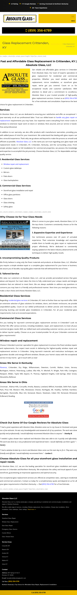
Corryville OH (6, 546)
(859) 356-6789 (40, 30)
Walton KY (5, 560)
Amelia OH (5, 553)
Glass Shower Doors (8, 536)
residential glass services (17, 300)
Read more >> (32, 509)
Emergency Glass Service (9, 529)
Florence (3, 367)
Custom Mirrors (6, 533)
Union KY (5, 564)
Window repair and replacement (16, 164)
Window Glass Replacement (10, 522)
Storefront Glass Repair (9, 518)
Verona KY (5, 557)
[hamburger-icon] (72, 16)
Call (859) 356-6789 (38, 592)
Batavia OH (5, 549)
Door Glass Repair (7, 525)
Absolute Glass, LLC (24, 141)
